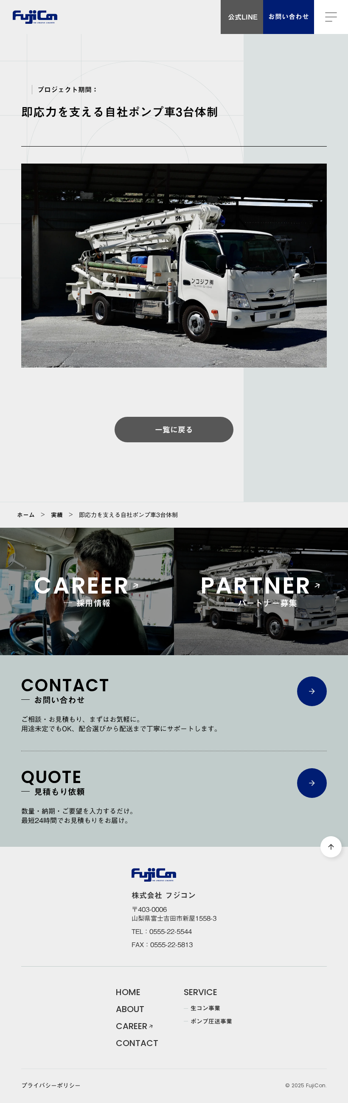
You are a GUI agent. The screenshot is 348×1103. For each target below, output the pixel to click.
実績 (57, 515)
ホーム (26, 515)
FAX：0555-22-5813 (162, 944)
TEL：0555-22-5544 (162, 931)
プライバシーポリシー (51, 1086)
